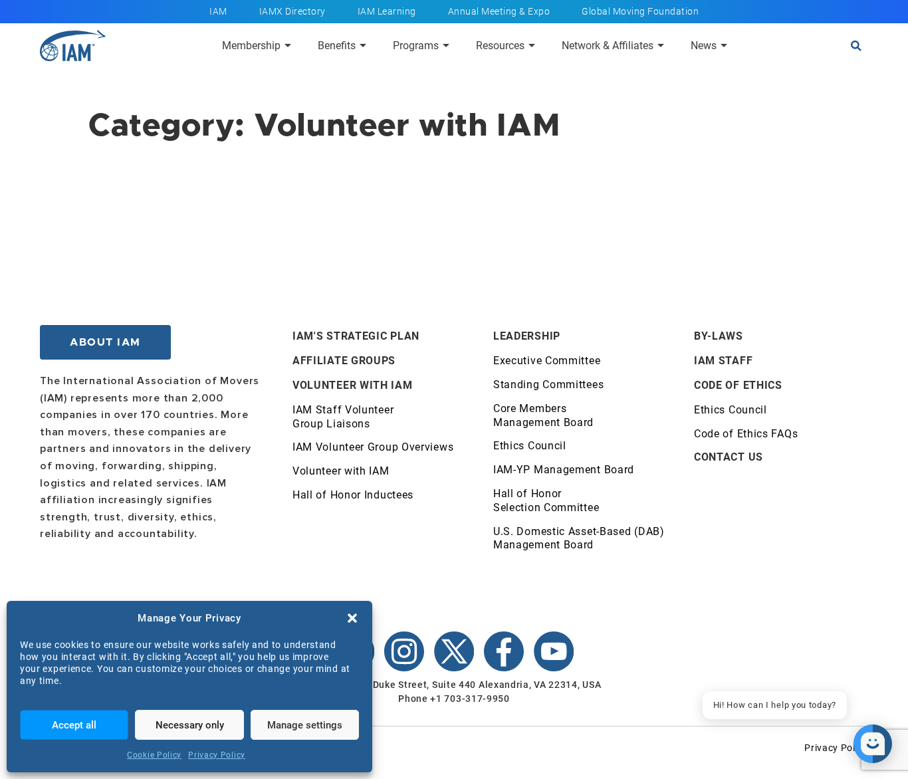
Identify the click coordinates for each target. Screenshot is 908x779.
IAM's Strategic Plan (355, 336)
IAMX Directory (292, 11)
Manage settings (304, 725)
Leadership (526, 336)
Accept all (74, 725)
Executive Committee (546, 360)
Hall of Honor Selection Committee (546, 500)
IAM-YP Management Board (563, 469)
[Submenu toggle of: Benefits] (363, 45)
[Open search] (856, 46)
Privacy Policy (216, 755)
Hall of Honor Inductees (352, 495)
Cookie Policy (154, 755)
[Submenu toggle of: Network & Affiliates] (660, 45)
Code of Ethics (738, 385)
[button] (352, 618)
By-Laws (718, 336)
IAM (218, 11)
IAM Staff (723, 360)
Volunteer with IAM (352, 385)
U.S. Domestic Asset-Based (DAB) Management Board (579, 538)
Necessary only (190, 725)
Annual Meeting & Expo (499, 11)
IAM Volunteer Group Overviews (372, 447)
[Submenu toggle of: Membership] (288, 45)
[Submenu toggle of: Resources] (531, 45)
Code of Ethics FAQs (746, 433)
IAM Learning (387, 11)
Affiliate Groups (344, 360)
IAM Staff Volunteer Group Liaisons (343, 416)
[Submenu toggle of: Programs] (446, 45)
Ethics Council (529, 445)
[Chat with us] (872, 743)
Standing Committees (548, 384)
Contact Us (728, 457)
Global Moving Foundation (640, 11)
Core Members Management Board (543, 415)
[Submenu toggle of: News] (724, 45)
